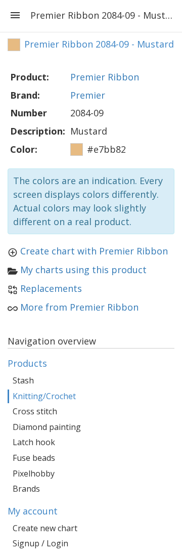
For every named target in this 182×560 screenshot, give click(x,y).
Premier (87, 95)
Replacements (51, 288)
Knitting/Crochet (44, 396)
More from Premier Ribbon (79, 307)
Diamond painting (47, 427)
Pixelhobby (34, 473)
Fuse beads (34, 457)
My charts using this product (83, 270)
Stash (23, 380)
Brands (26, 488)
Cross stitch (35, 411)
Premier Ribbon (104, 77)
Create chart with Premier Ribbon (94, 251)
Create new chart (45, 528)
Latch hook (34, 442)
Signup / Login (40, 543)
